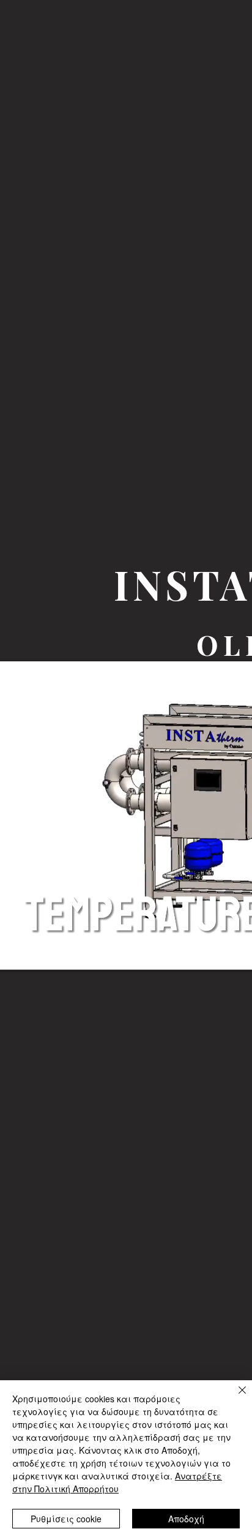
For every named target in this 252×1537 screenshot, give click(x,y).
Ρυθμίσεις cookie (66, 1519)
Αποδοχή (186, 1519)
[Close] (235, 1397)
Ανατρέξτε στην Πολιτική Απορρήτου (117, 1482)
